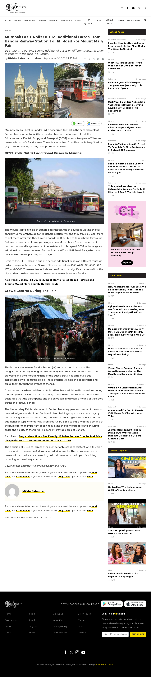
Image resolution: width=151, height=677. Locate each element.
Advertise (58, 620)
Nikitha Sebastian (19, 58)
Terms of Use (60, 632)
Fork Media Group (104, 664)
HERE (90, 476)
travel (8, 476)
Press (32, 632)
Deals (78, 20)
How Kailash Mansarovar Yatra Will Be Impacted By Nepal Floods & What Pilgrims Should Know (127, 289)
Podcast (82, 632)
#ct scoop (112, 141)
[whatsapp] (94, 59)
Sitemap (82, 620)
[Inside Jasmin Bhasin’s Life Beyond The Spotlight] (127, 555)
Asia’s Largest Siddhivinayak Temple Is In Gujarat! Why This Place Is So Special (125, 85)
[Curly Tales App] (112, 604)
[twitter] (89, 59)
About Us (58, 613)
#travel (111, 59)
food (94, 472)
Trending (53, 20)
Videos (42, 20)
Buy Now (127, 263)
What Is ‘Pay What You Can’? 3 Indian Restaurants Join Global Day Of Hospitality (125, 351)
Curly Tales (64, 476)
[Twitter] (139, 8)
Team (80, 626)
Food (8, 20)
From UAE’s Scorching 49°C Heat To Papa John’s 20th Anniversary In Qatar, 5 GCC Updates (126, 147)
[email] (102, 59)
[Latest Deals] (127, 219)
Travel (17, 20)
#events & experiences (117, 40)
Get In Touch (84, 613)
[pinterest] (98, 59)
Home (8, 30)
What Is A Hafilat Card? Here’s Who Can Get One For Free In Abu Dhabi (125, 65)
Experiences (11, 620)
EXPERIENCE (29, 20)
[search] (143, 20)
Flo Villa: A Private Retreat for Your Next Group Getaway (125, 252)
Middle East (109, 22)
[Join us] (78, 123)
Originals (66, 20)
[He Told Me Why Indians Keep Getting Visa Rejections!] (127, 468)
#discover (112, 79)
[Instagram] (145, 8)
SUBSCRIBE (138, 634)
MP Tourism (133, 20)
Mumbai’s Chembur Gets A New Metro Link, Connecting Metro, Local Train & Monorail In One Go (126, 332)
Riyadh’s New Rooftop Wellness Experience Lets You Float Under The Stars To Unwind (126, 46)
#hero (110, 484)
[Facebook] (127, 8)
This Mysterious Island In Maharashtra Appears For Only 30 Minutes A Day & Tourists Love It (126, 189)
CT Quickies (89, 22)
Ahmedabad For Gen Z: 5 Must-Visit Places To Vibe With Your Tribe (125, 413)
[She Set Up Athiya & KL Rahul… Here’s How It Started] (127, 512)
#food (110, 345)
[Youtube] (133, 8)
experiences (23, 476)
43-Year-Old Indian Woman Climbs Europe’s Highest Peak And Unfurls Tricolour (125, 127)
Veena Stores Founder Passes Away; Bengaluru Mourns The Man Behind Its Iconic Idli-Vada (125, 371)
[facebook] (85, 59)
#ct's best (112, 407)
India (98, 20)
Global (122, 20)
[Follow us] (95, 123)
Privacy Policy (60, 626)
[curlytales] (13, 607)
